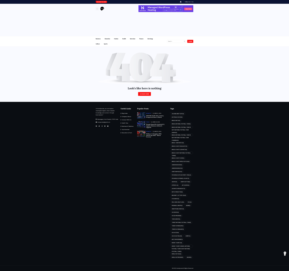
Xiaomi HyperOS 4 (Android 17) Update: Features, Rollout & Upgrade (155, 126)
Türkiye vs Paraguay (178, 229)
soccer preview (176, 215)
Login (190, 41)
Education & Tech (127, 133)
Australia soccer (177, 117)
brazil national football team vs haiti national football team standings (181, 135)
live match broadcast (178, 188)
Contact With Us (126, 120)
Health (124, 39)
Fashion (116, 39)
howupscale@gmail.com (103, 122)
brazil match (176, 120)
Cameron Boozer (177, 164)
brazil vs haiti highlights (179, 146)
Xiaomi (189, 257)
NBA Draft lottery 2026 (179, 195)
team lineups (176, 219)
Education (107, 39)
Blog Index (125, 113)
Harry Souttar (185, 181)
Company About (126, 116)
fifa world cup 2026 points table (181, 175)
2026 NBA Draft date (178, 113)
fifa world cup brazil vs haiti (180, 178)
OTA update (175, 198)
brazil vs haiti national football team (181, 153)
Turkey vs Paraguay (177, 225)
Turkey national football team (181, 222)
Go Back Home (144, 94)
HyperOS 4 (175, 185)
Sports (106, 44)
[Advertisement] (144, 23)
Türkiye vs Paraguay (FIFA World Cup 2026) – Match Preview (154, 135)
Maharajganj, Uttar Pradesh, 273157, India (107, 119)
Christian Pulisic (177, 171)
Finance (141, 39)
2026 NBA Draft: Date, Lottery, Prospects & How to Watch (155, 116)
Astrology (150, 39)
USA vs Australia (177, 236)
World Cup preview (177, 257)
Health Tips (125, 123)
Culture (98, 44)
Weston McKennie (177, 239)
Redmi (188, 205)
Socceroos (175, 212)
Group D (174, 181)
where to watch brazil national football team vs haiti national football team (181, 246)
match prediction (177, 192)
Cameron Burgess (177, 168)
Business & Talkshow (128, 126)
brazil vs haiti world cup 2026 (180, 161)
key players (185, 185)
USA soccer (175, 232)
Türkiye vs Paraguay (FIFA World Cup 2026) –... (120, 2)
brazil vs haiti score (178, 158)
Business (98, 39)
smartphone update (178, 208)
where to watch (177, 242)
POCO (189, 202)
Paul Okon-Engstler (178, 202)
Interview (132, 39)
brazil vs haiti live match (179, 149)
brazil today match (178, 142)
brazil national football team (181, 124)
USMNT (188, 236)
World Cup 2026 (176, 254)
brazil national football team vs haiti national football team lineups (181, 127)
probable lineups (177, 205)
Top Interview (125, 129)
